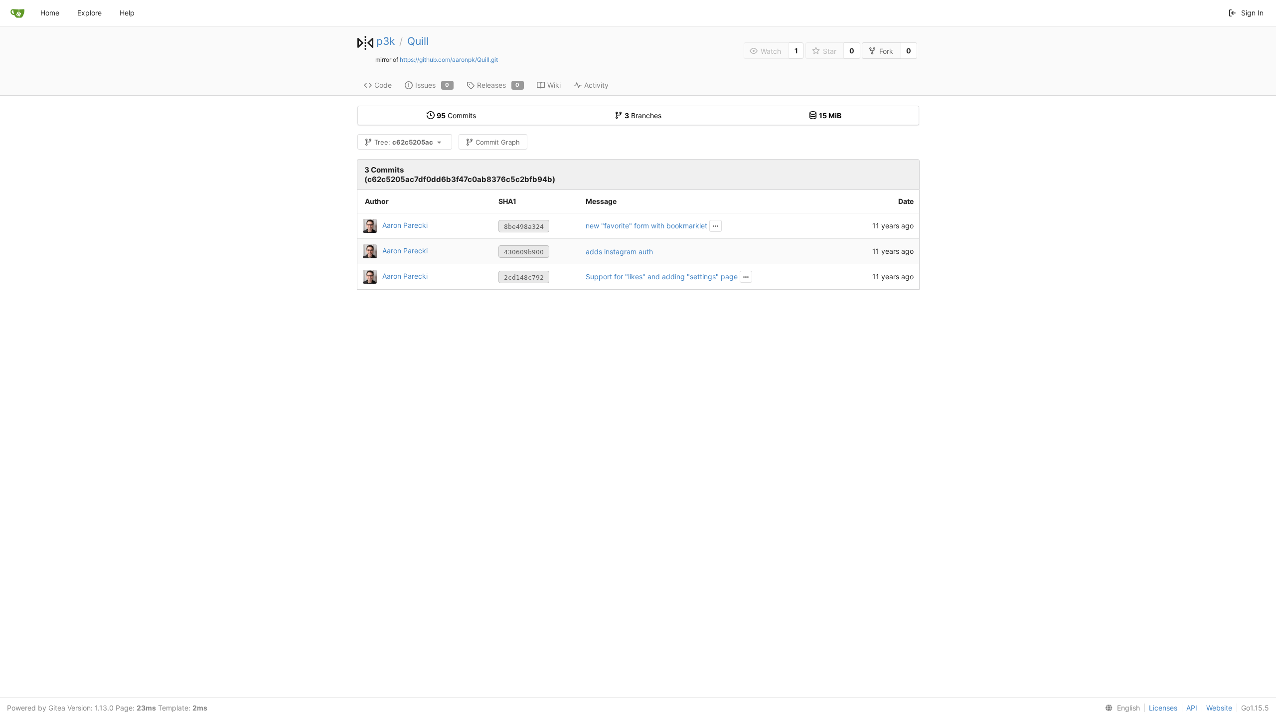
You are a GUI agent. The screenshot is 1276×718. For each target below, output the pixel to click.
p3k (385, 41)
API (1191, 708)
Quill (418, 41)
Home (49, 12)
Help (127, 12)
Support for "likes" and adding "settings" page (662, 276)
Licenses (1163, 708)
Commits (456, 115)
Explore (89, 12)
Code (383, 85)
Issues (432, 85)
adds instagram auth (619, 251)
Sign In (1252, 12)
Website (1219, 708)
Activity (596, 85)
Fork (886, 51)
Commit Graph (498, 142)
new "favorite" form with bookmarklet (646, 225)
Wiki (554, 85)
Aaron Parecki (405, 225)
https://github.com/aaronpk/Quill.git (449, 59)
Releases (498, 85)
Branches (643, 115)
